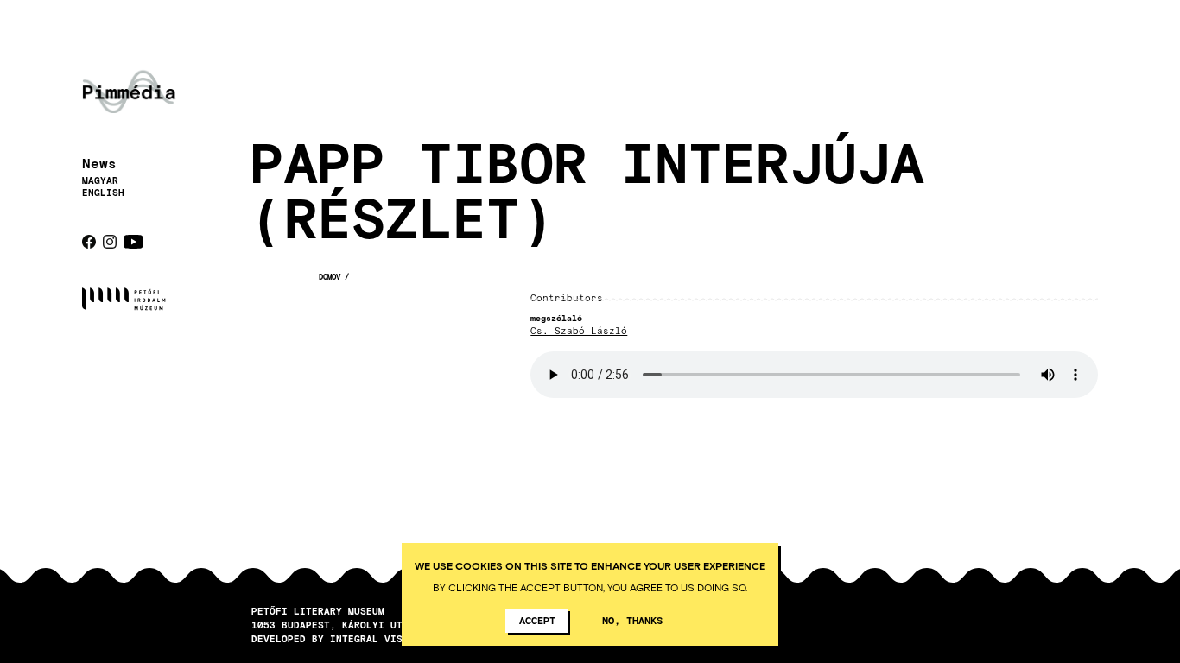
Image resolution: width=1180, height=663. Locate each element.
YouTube (133, 242)
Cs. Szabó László (578, 331)
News (99, 163)
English (103, 192)
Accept (537, 620)
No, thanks (632, 620)
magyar (100, 180)
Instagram (110, 242)
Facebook (89, 242)
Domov (329, 276)
